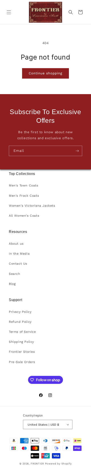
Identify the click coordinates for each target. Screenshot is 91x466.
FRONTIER (38, 463)
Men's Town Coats (23, 185)
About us (16, 243)
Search (14, 274)
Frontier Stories (22, 351)
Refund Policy (20, 321)
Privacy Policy (20, 311)
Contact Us (18, 263)
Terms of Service (22, 331)
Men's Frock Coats (24, 195)
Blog (12, 284)
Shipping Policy (21, 341)
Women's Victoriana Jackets (32, 205)
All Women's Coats (24, 215)
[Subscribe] (77, 151)
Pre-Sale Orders (22, 362)
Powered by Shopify (58, 463)
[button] (9, 12)
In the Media (19, 253)
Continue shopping (45, 73)
